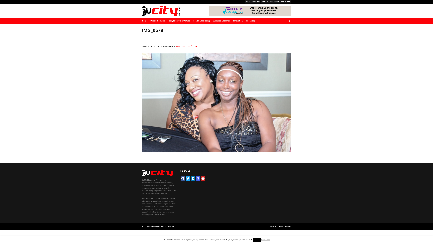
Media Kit (288, 226)
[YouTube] (203, 178)
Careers (280, 226)
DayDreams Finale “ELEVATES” (188, 46)
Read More (265, 240)
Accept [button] (257, 240)
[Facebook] (183, 178)
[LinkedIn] (193, 178)
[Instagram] (198, 178)
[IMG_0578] (216, 102)
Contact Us (272, 226)
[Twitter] (188, 178)
